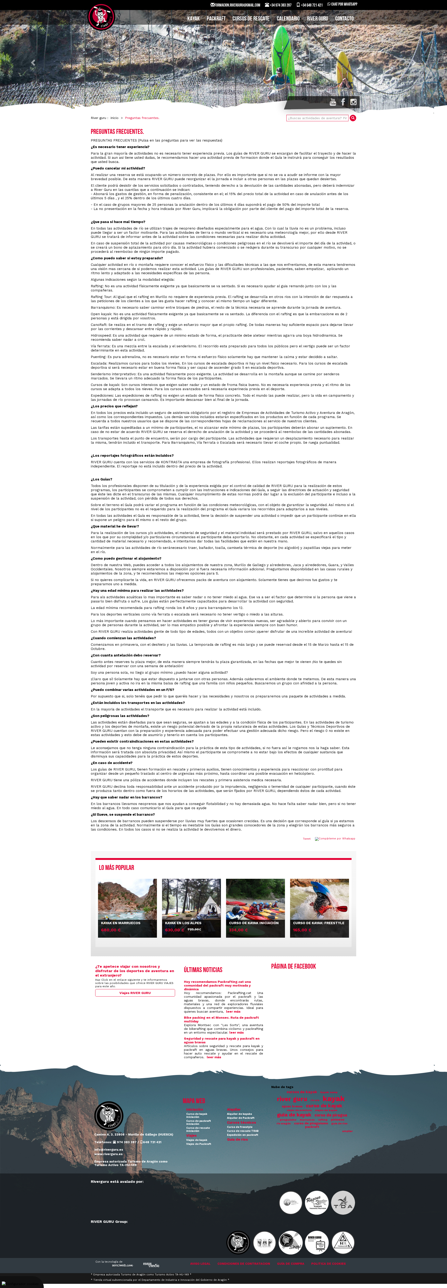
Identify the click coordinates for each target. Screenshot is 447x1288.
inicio (115, 118)
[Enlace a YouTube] (333, 102)
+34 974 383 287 (280, 5)
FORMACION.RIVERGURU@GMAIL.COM (237, 5)
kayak (334, 1098)
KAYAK (193, 19)
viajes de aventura (299, 1110)
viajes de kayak (326, 1110)
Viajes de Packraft (198, 1144)
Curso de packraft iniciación (198, 1122)
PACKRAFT (216, 19)
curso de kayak (324, 1106)
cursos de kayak (302, 1092)
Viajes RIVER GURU (135, 993)
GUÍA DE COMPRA (290, 1263)
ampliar (347, 1131)
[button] (33, 62)
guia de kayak (294, 1115)
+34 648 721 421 (311, 5)
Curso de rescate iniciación (198, 1129)
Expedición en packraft (242, 1134)
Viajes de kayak (196, 1140)
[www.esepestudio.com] (151, 1264)
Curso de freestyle (239, 1127)
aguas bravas (292, 1106)
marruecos (307, 1119)
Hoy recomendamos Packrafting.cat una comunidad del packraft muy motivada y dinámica (217, 985)
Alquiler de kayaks (239, 1114)
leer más (233, 1011)
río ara (315, 1100)
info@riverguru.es (108, 1149)
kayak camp (329, 1092)
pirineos (337, 1119)
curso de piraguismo (311, 1123)
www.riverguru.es (108, 1154)
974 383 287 (126, 1142)
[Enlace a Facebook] (343, 102)
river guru (292, 1098)
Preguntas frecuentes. (142, 118)
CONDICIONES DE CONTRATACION (243, 1263)
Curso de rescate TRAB (243, 1130)
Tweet (307, 838)
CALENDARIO (288, 19)
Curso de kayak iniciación (196, 1115)
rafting (323, 1119)
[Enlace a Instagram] (353, 102)
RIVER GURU (317, 19)
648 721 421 (152, 1142)
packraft (312, 1127)
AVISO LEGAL (200, 1263)
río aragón (284, 1123)
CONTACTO (344, 19)
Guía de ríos (237, 1139)
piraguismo (288, 1119)
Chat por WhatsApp (344, 5)
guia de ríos (339, 1123)
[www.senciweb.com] (122, 1266)
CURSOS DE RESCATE (251, 19)
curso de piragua (331, 1115)
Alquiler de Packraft (240, 1117)
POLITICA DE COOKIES (328, 1263)
